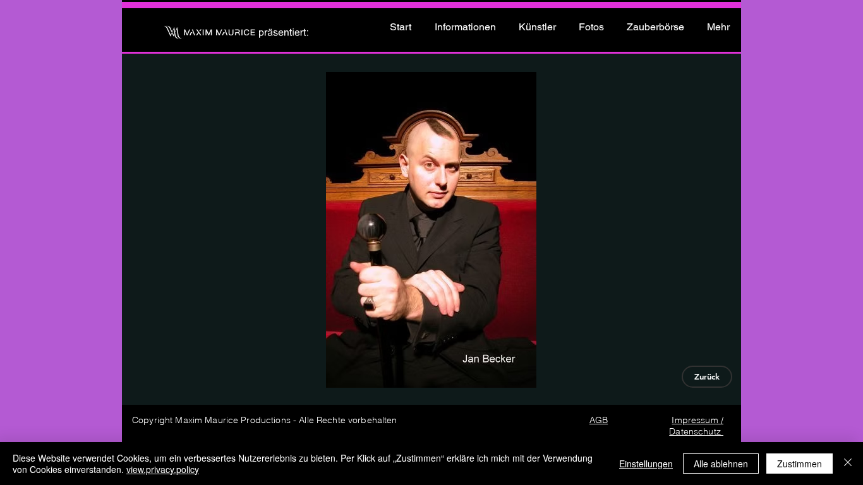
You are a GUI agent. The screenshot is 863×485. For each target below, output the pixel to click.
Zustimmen (799, 463)
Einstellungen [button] (646, 463)
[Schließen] (847, 463)
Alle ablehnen (721, 463)
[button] (431, 230)
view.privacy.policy (162, 469)
